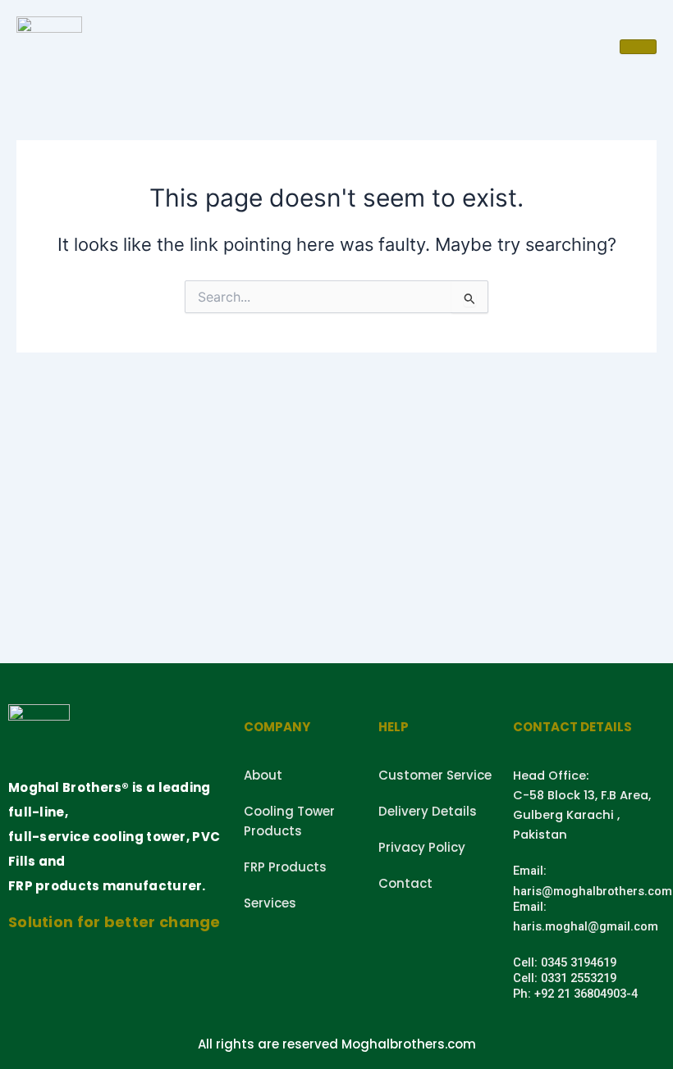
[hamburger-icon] (638, 46)
